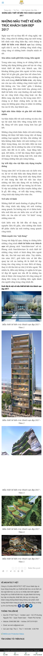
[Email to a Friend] (14, 571)
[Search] (40, 2)
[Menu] (3, 2)
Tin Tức (16, 10)
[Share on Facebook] (7, 571)
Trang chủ (7, 10)
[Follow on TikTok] (27, 606)
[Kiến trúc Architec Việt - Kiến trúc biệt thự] (21, 2)
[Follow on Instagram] (23, 606)
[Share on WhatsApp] (3, 571)
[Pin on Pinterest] (18, 571)
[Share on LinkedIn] (22, 571)
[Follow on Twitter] (30, 606)
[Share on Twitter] (11, 571)
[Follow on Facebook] (19, 606)
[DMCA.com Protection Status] (12, 634)
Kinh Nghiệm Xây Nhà (29, 10)
